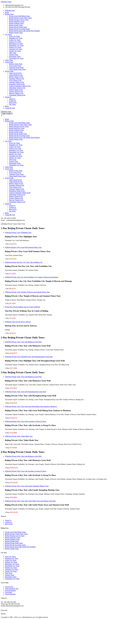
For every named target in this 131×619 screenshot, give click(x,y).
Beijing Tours (9, 14)
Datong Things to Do (16, 89)
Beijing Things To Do (16, 77)
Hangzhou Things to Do (17, 84)
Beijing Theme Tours (16, 32)
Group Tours (9, 62)
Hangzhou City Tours (16, 43)
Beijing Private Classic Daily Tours (20, 18)
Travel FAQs (9, 587)
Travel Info (8, 592)
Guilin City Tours (14, 40)
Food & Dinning (10, 590)
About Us (8, 97)
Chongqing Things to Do (17, 95)
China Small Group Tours (17, 69)
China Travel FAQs (15, 73)
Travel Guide (9, 71)
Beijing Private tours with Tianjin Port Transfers (24, 31)
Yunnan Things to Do (16, 91)
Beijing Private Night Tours (18, 27)
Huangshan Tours (14, 56)
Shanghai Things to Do (16, 78)
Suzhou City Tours (15, 42)
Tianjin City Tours (15, 51)
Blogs (7, 106)
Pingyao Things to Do (16, 93)
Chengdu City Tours (15, 49)
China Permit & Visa (15, 75)
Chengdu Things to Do (16, 82)
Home (7, 12)
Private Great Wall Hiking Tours (19, 16)
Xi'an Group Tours (15, 66)
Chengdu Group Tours (16, 67)
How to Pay (13, 102)
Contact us (12, 101)
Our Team (12, 104)
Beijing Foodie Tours (16, 25)
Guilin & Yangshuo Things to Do (19, 86)
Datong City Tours (15, 47)
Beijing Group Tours (15, 64)
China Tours (9, 60)
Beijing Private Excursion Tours (19, 29)
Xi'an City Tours (14, 36)
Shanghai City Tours (15, 38)
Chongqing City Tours (16, 58)
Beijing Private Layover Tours (19, 20)
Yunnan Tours (13, 55)
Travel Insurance (10, 594)
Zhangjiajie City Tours (16, 45)
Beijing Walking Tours (16, 23)
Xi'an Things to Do (15, 80)
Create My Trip (10, 108)
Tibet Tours (12, 53)
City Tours (8, 34)
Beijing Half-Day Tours (16, 21)
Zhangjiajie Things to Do (17, 88)
